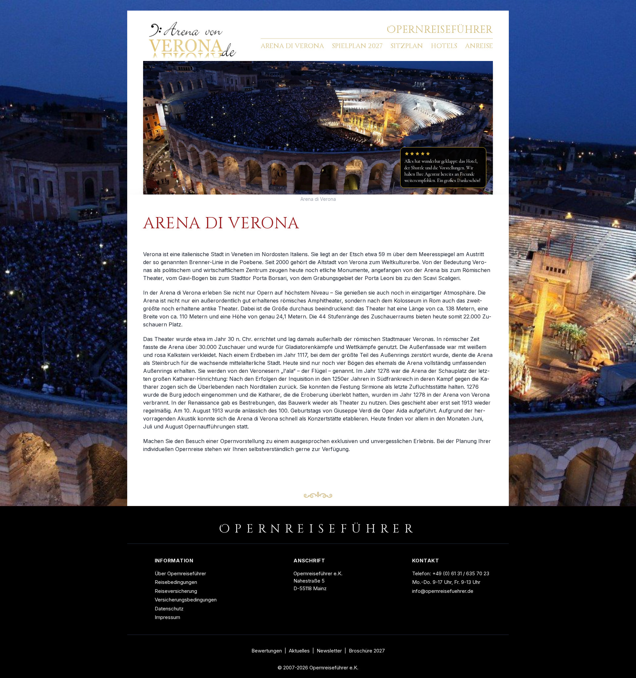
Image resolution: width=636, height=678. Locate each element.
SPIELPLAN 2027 (357, 45)
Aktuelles (299, 650)
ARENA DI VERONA (292, 45)
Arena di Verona (318, 199)
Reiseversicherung (176, 591)
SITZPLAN (407, 45)
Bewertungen (266, 650)
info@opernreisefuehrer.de (442, 591)
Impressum (167, 617)
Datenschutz (169, 608)
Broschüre (367, 650)
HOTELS (444, 45)
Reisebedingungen (176, 582)
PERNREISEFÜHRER (440, 30)
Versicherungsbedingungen (186, 599)
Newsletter (329, 650)
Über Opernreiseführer (180, 573)
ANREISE (479, 45)
